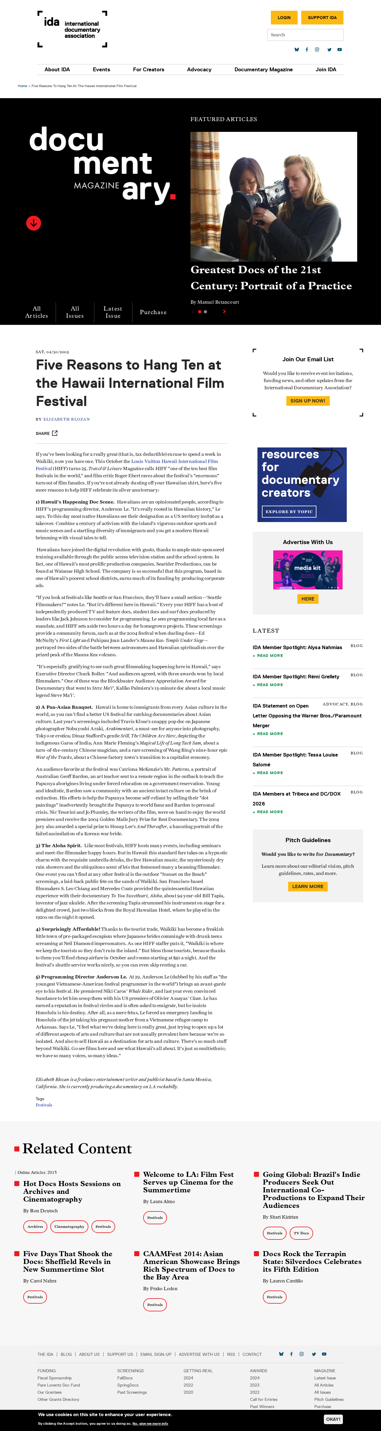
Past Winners (262, 1406)
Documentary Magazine (264, 69)
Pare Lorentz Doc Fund (59, 1385)
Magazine (324, 1371)
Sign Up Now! (308, 401)
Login (284, 17)
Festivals (44, 1105)
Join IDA (326, 69)
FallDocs (124, 1378)
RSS (231, 1354)
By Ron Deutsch (40, 1211)
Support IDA (322, 17)
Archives (35, 1226)
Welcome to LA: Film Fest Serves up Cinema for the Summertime (188, 1182)
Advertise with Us (199, 1354)
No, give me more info (150, 1423)
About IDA (57, 69)
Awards (258, 1371)
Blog (66, 1354)
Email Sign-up (155, 1354)
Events (101, 69)
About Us (89, 1354)
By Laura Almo (159, 1201)
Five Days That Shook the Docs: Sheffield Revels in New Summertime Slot (68, 1261)
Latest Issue (113, 312)
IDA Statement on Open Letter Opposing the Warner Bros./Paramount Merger (307, 715)
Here (308, 599)
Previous (192, 312)
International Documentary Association (72, 29)
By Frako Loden (160, 1288)
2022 (188, 1385)
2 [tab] (205, 312)
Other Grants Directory (58, 1399)
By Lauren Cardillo (283, 1281)
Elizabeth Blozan (66, 420)
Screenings (130, 1371)
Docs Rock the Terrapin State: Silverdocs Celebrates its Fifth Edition (312, 1261)
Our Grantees (50, 1392)
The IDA (45, 1354)
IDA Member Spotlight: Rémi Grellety (296, 677)
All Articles (36, 312)
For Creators (148, 69)
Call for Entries (263, 1399)
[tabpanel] (274, 221)
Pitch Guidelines (328, 1399)
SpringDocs (127, 1385)
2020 (188, 1392)
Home (22, 85)
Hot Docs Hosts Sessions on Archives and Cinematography (72, 1191)
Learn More (308, 886)
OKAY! (333, 1419)
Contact (252, 1354)
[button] (33, 223)
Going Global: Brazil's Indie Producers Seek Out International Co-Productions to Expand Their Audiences (314, 1190)
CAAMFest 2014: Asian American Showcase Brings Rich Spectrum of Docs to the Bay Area (191, 1265)
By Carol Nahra (40, 1281)
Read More (270, 655)
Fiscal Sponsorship (55, 1378)
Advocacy (199, 69)
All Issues (75, 312)
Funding (47, 1371)
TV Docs (301, 1233)
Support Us (120, 1354)
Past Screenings (132, 1392)
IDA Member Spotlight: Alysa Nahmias (297, 647)
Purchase (153, 312)
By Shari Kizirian (280, 1217)
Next (225, 311)
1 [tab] (200, 312)
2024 (188, 1378)
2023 (255, 1385)
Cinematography (69, 1226)
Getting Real (198, 1371)
